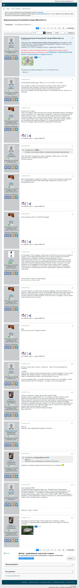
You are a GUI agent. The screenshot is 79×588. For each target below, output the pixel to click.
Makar (11, 45)
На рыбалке (9, 576)
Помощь (24, 582)
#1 (72, 38)
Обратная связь (33, 582)
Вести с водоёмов (16, 8)
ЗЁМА (11, 115)
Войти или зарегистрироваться (64, 1)
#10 (72, 364)
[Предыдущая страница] (60, 33)
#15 (72, 518)
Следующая (70, 28)
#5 (72, 176)
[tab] (9, 25)
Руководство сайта (59, 582)
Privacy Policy (71, 582)
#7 (72, 252)
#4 (72, 146)
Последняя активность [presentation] (23, 24)
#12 (72, 423)
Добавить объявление (26, 558)
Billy (11, 153)
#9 (72, 326)
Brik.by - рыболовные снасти (36, 553)
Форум (8, 8)
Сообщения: (10, 52)
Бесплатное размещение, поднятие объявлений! (41, 555)
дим (11, 259)
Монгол (11, 399)
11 (59, 28)
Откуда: (7, 123)
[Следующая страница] (65, 33)
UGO (44, 70)
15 (63, 28)
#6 (72, 214)
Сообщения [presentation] (9, 24)
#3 (72, 108)
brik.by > (71, 558)
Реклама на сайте (45, 582)
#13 (72, 453)
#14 (72, 485)
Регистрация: (8, 51)
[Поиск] (44, 33)
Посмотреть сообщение (48, 457)
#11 (72, 392)
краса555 (11, 492)
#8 (72, 288)
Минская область (26, 8)
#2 (72, 79)
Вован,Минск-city (11, 431)
